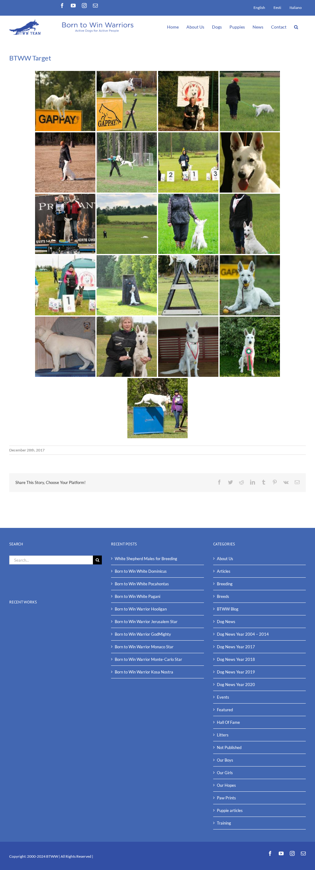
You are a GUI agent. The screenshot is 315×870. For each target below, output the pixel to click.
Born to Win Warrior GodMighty (143, 634)
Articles (223, 571)
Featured (225, 709)
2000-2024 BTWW (43, 856)
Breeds (223, 596)
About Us (225, 558)
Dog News (226, 621)
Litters (223, 734)
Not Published (229, 747)
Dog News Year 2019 (236, 671)
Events (223, 697)
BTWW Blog (227, 609)
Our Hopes (226, 785)
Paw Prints (226, 797)
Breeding (225, 583)
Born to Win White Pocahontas (142, 583)
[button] (296, 26)
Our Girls (225, 772)
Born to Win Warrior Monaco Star (144, 646)
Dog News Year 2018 (236, 659)
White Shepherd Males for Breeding (146, 558)
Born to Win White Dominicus (141, 571)
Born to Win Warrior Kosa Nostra (144, 671)
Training (224, 823)
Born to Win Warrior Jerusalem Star (146, 621)
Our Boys (225, 760)
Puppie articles (230, 810)
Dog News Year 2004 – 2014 (243, 634)
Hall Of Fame (228, 722)
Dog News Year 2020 (236, 684)
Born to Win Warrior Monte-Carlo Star (148, 659)
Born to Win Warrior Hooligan (141, 609)
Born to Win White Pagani (137, 596)
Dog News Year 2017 (236, 646)
